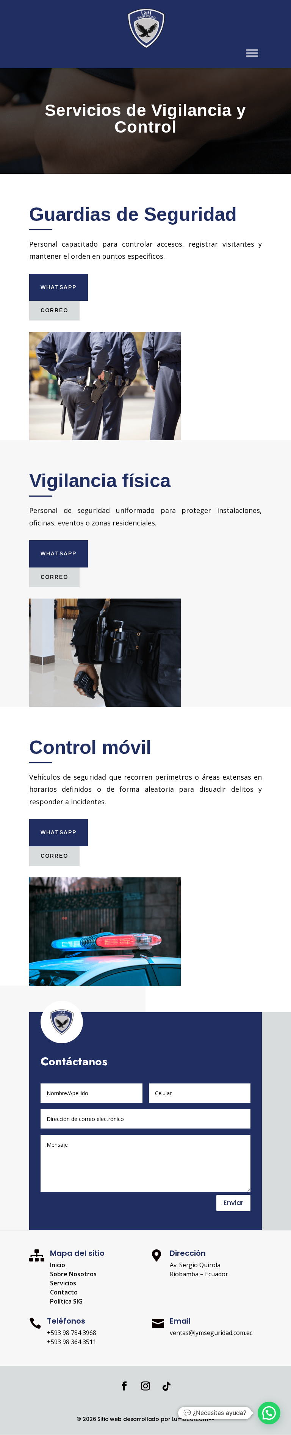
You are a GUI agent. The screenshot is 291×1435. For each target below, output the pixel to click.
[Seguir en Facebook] (124, 1386)
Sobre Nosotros (73, 1274)
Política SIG (66, 1301)
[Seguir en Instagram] (145, 1386)
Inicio (57, 1265)
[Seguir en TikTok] (167, 1386)
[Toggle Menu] (252, 52)
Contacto (64, 1292)
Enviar (233, 1202)
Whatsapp (59, 287)
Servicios (63, 1283)
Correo (54, 310)
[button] (269, 1413)
